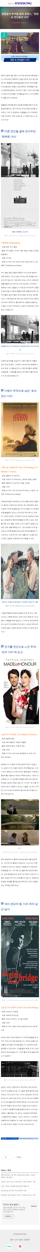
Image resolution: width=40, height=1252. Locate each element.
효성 (9, 1170)
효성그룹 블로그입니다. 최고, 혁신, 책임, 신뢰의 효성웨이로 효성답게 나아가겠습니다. (14, 1209)
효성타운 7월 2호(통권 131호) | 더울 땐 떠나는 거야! (18, 1195)
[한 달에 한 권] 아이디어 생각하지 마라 (13, 1190)
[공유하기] (8, 1157)
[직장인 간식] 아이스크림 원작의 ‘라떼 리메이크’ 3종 (18, 1182)
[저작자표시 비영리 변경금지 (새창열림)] (26, 1157)
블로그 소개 (14, 1240)
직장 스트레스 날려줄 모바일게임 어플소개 (15, 1186)
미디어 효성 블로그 (11, 1204)
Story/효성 (15, 23)
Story (3, 1170)
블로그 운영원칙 (24, 1240)
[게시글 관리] (11, 1157)
